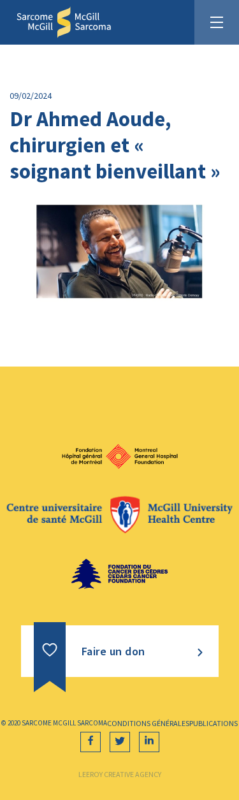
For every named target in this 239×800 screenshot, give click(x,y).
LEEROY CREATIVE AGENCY (119, 774)
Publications (213, 723)
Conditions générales (148, 723)
